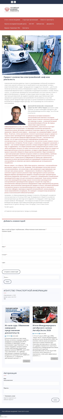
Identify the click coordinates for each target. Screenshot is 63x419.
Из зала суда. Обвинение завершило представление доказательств (17, 329)
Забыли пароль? (8, 399)
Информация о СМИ (10, 295)
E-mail (4, 254)
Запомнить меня (10, 396)
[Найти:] (31, 277)
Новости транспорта (47, 19)
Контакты (26, 28)
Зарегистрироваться (10, 398)
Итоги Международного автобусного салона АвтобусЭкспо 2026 (44, 328)
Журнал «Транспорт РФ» (12, 28)
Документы (50, 24)
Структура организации (30, 19)
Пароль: (6, 388)
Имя (4, 246)
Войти (55, 400)
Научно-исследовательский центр (15, 24)
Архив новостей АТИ (10, 297)
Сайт (3, 262)
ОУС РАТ (31, 24)
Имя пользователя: (8, 379)
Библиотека (40, 24)
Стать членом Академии (12, 19)
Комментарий (6, 231)
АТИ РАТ (8, 336)
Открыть (26, 361)
